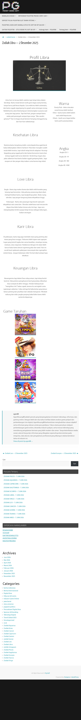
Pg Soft (47, 673)
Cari (4, 460)
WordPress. (75, 677)
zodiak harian (10, 37)
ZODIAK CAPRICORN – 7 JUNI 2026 (16, 484)
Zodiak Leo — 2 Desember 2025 (16, 453)
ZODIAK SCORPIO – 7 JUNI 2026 (15, 491)
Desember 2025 (9, 574)
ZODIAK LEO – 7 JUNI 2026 (13, 503)
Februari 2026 (9, 568)
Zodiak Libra (8, 644)
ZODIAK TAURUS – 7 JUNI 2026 (14, 514)
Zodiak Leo (8, 642)
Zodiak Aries (8, 628)
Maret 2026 (8, 566)
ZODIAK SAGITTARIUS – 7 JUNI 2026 (16, 488)
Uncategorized (9, 620)
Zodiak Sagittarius (10, 652)
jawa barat (7, 601)
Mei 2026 (7, 560)
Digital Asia (8, 593)
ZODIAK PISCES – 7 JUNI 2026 (14, 476)
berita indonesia (9, 588)
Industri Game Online (11, 599)
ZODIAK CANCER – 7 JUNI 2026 (14, 506)
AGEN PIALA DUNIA (10, 538)
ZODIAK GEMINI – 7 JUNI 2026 (14, 510)
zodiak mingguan (10, 647)
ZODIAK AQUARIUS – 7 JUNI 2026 (15, 480)
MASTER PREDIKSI (9, 541)
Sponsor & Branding (11, 612)
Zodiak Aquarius (10, 626)
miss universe (9, 604)
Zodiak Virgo (8, 661)
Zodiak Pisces (8, 650)
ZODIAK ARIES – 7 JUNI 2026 (14, 518)
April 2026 (7, 563)
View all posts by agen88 (23, 441)
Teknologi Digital (10, 615)
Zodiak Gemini (9, 636)
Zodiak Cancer (9, 631)
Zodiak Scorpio (9, 655)
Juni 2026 (7, 557)
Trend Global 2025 (10, 618)
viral (5, 623)
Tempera (67, 677)
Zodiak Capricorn (10, 634)
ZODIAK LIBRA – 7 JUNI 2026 (14, 495)
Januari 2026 (8, 571)
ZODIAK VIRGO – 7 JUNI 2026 (14, 499)
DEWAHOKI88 (8, 530)
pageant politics (9, 607)
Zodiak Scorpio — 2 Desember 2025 (63, 453)
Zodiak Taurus (9, 658)
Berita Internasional (11, 591)
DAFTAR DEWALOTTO (10, 536)
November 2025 (9, 576)
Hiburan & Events (10, 596)
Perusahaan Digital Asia (12, 609)
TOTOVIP (6, 533)
